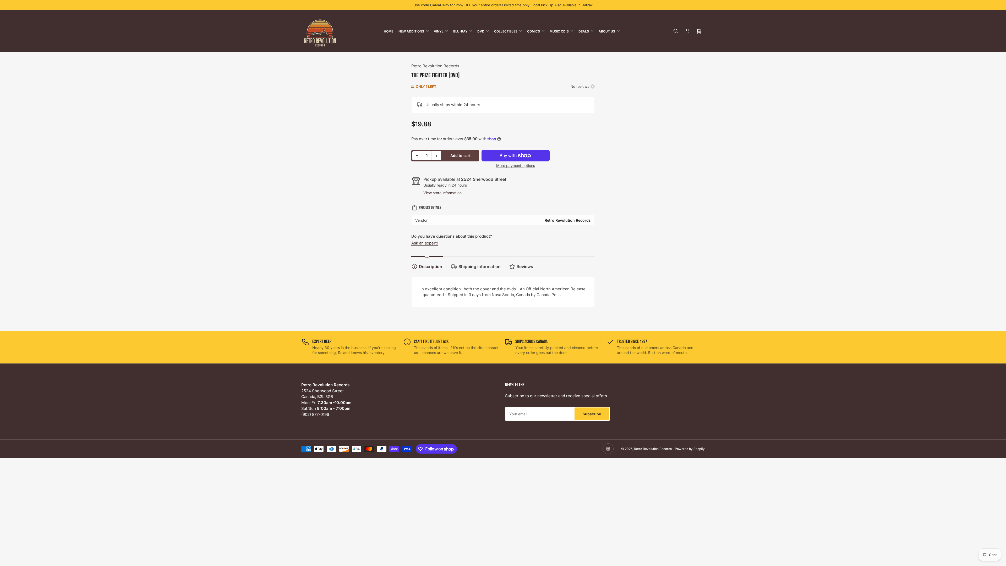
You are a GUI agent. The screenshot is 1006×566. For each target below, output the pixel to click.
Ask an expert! (424, 243)
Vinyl (439, 31)
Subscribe (592, 414)
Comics (533, 31)
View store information (442, 193)
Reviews (525, 266)
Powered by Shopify (690, 449)
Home (388, 31)
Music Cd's (559, 31)
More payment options (515, 165)
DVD (480, 31)
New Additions (411, 31)
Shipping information (479, 266)
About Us (607, 31)
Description (430, 266)
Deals (583, 31)
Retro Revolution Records (435, 65)
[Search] (676, 31)
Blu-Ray (460, 31)
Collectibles (505, 31)
